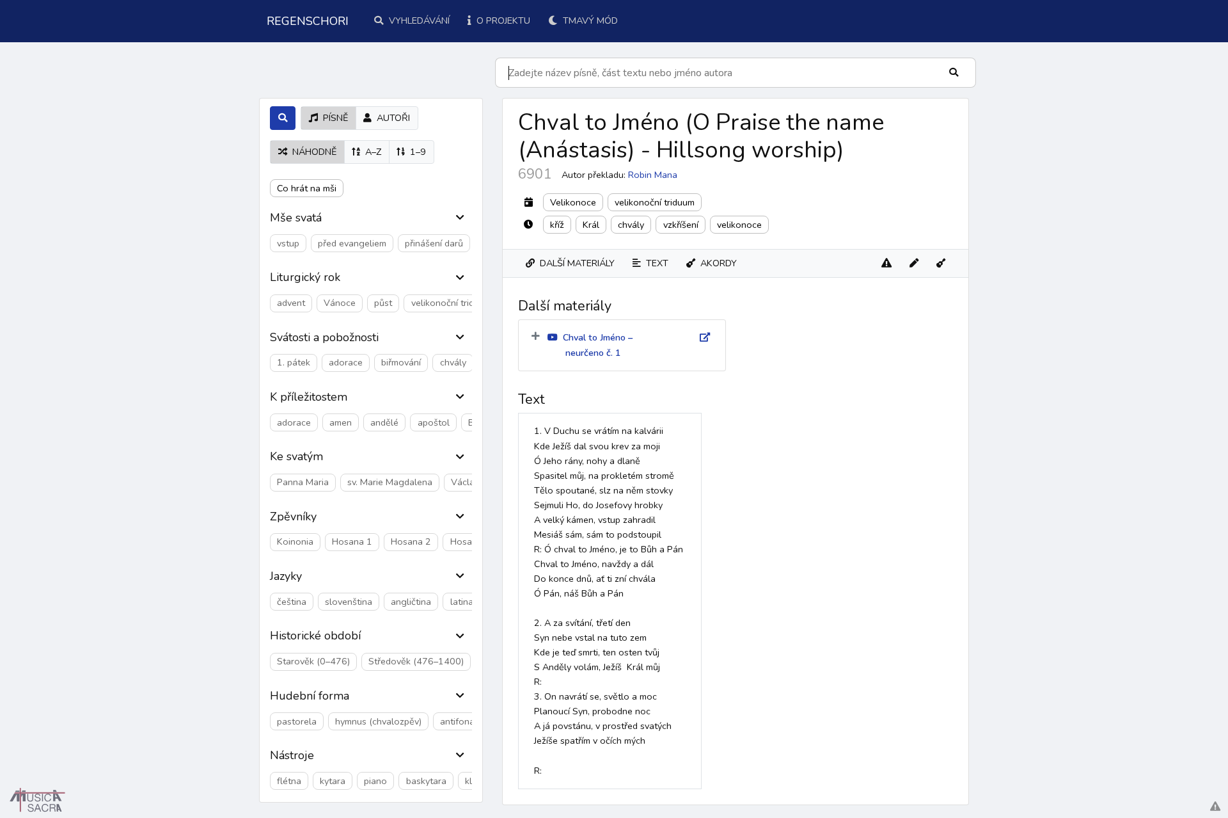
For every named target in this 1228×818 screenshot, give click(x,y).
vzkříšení (680, 224)
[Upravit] (914, 263)
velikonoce (739, 224)
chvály (631, 224)
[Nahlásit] (886, 263)
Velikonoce (573, 202)
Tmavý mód (589, 20)
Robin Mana (652, 174)
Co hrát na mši (306, 188)
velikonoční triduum (655, 202)
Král (591, 224)
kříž (557, 224)
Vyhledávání (418, 20)
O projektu (502, 20)
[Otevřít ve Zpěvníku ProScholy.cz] (941, 263)
